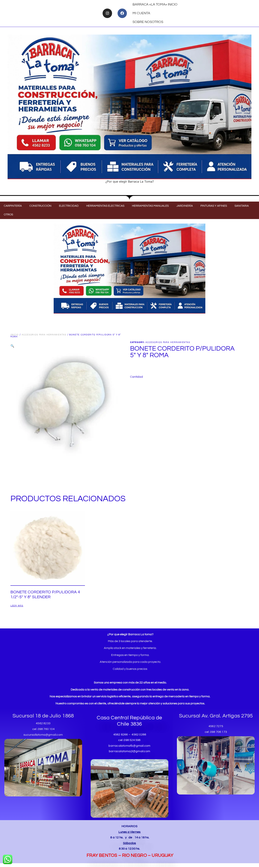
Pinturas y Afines (213, 205)
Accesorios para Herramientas (44, 334)
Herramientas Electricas (105, 205)
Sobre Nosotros (148, 22)
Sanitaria (242, 205)
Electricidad (69, 205)
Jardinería (184, 205)
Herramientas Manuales (150, 205)
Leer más (16, 606)
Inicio (14, 334)
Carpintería (13, 205)
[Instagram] (107, 13)
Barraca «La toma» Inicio (155, 4)
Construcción (40, 205)
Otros (8, 214)
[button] (12, 346)
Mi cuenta (141, 13)
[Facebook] (122, 13)
